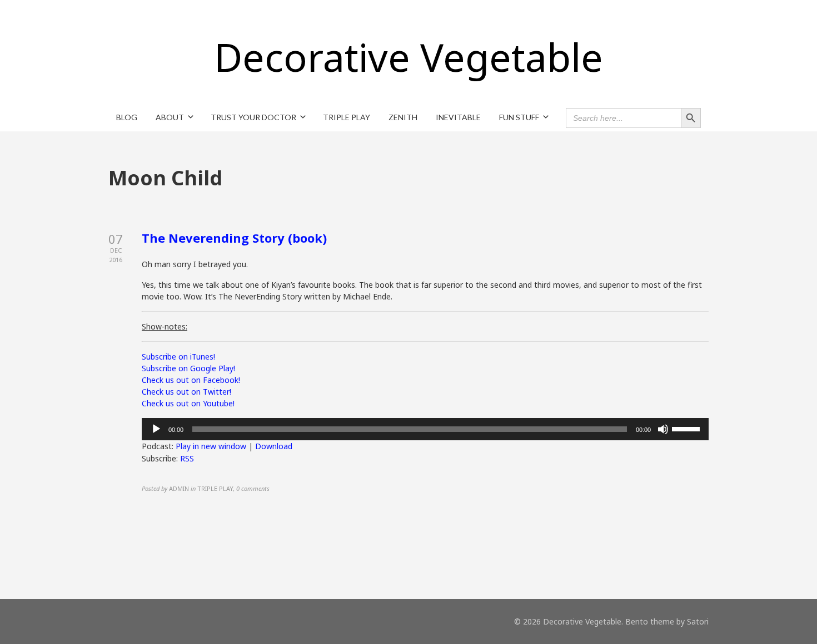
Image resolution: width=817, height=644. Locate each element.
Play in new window (211, 446)
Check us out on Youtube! (188, 403)
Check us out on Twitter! (186, 391)
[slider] (687, 428)
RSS (187, 458)
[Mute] (663, 429)
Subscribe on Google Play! (188, 368)
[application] (425, 429)
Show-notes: (164, 326)
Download (273, 446)
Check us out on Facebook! (191, 380)
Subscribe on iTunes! (178, 356)
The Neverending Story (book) (234, 237)
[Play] (156, 429)
